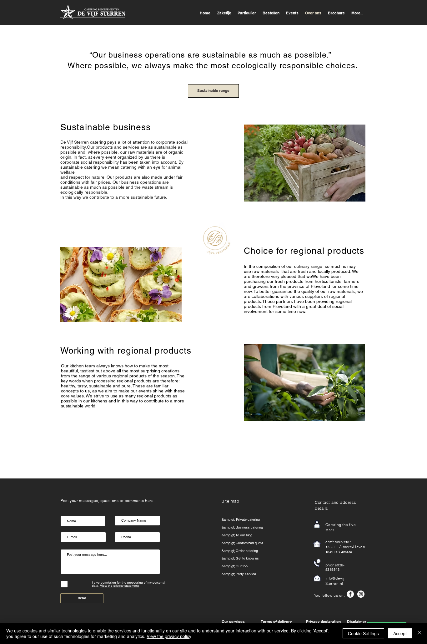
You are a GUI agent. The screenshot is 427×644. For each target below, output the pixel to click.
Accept (400, 633)
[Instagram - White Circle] (360, 594)
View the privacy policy (169, 636)
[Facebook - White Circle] (350, 594)
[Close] (419, 633)
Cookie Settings (363, 633)
